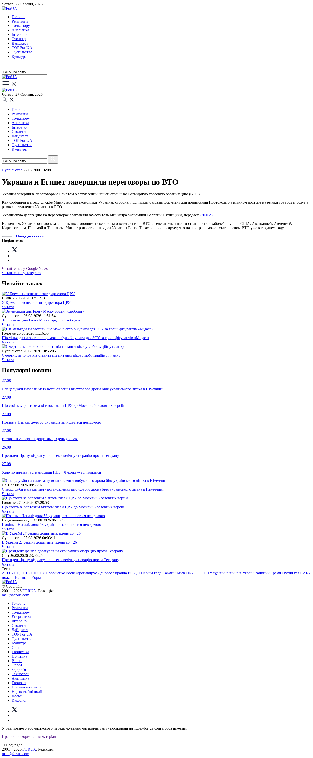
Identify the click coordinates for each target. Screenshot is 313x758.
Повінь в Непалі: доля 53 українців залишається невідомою (51, 524)
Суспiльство (22, 52)
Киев (181, 573)
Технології (20, 674)
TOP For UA (22, 48)
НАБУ (305, 573)
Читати (8, 307)
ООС (199, 573)
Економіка (20, 652)
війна (223, 573)
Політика (19, 656)
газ (296, 573)
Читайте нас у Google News (25, 268)
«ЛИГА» (207, 215)
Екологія (19, 683)
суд (215, 573)
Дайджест (20, 43)
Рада (157, 573)
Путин (287, 573)
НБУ (190, 573)
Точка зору (21, 26)
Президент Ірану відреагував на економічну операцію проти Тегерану (60, 560)
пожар (7, 577)
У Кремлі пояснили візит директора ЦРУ (36, 302)
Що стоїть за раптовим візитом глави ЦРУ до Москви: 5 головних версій (63, 507)
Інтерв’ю (19, 34)
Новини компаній (27, 687)
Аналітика (20, 30)
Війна (17, 661)
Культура (19, 56)
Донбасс (105, 573)
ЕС (130, 573)
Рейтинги (20, 21)
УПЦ (15, 573)
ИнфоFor (19, 700)
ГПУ (208, 573)
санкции (263, 573)
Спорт (17, 665)
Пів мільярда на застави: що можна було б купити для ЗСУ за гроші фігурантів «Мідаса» (75, 338)
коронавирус (86, 573)
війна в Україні (242, 573)
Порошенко (55, 573)
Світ (15, 647)
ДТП (138, 573)
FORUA (29, 591)
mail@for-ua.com (15, 595)
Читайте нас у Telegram (21, 273)
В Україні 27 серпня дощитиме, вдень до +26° (40, 542)
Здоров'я (19, 669)
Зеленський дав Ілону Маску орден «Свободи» (41, 320)
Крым (148, 573)
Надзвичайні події (27, 691)
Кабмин (169, 573)
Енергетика (21, 617)
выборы (34, 577)
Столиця (19, 39)
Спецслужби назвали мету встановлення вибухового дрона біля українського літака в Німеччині (82, 489)
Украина (120, 573)
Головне (18, 17)
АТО (6, 573)
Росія (70, 573)
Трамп (276, 573)
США (25, 573)
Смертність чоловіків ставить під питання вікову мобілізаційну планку (61, 355)
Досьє (17, 696)
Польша (20, 577)
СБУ (41, 573)
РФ (33, 573)
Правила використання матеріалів (30, 736)
